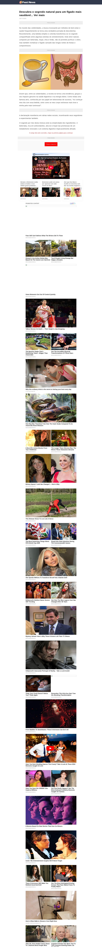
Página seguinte (51, 144)
